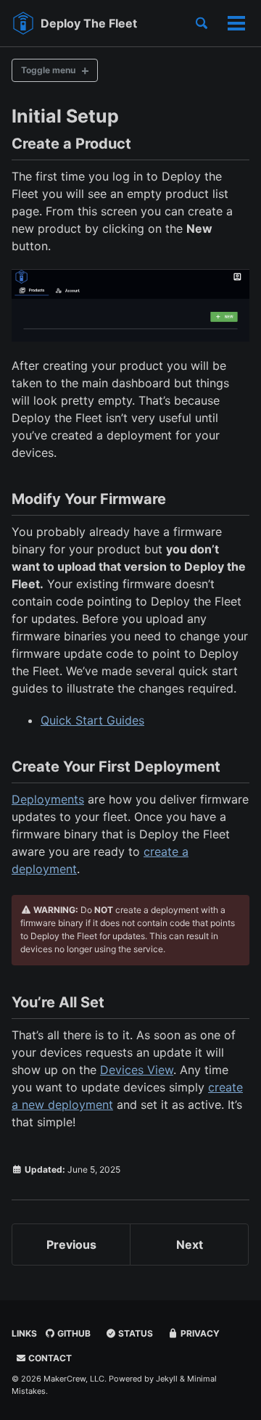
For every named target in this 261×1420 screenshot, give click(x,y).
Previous (71, 1244)
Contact (49, 1358)
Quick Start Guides (92, 720)
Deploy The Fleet (89, 23)
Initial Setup (65, 116)
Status (134, 1333)
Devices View (136, 1069)
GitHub (73, 1333)
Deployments (48, 799)
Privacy (199, 1333)
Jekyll (167, 1379)
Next (189, 1244)
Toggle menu (48, 70)
